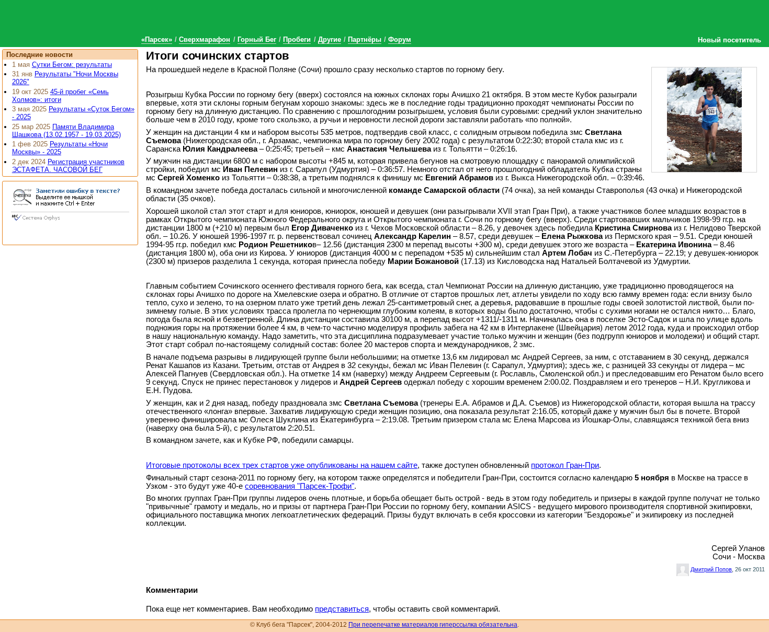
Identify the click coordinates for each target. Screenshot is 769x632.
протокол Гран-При (565, 465)
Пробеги (297, 39)
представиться (342, 609)
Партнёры (364, 39)
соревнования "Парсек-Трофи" (299, 486)
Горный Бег (257, 39)
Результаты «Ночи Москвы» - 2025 (60, 148)
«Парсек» (156, 39)
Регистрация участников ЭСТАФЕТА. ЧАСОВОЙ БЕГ (68, 166)
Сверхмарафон (204, 39)
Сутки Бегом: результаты (72, 64)
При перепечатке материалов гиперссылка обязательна (432, 624)
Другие (329, 39)
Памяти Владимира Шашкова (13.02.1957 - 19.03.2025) (66, 131)
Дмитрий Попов (711, 569)
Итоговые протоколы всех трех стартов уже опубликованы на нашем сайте (281, 465)
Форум (399, 39)
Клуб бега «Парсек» (78, 22)
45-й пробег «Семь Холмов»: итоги (60, 96)
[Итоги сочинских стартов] (704, 119)
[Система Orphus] (70, 221)
